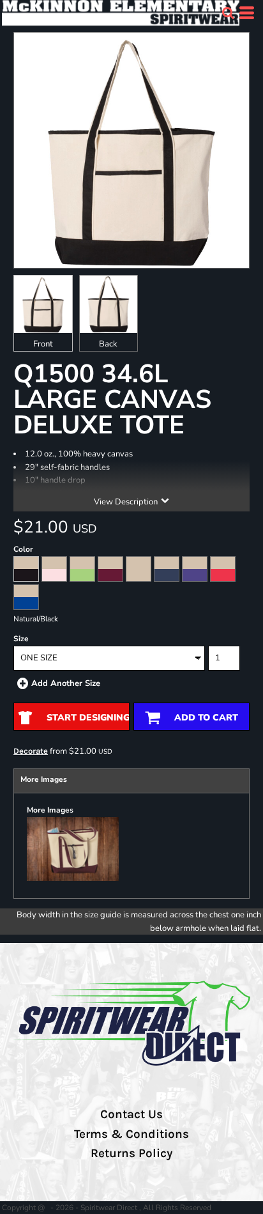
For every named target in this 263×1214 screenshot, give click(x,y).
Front (43, 344)
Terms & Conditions (131, 1134)
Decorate (30, 751)
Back (108, 344)
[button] (228, 12)
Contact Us (131, 1114)
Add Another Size (65, 683)
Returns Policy (131, 1153)
